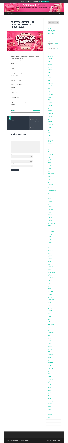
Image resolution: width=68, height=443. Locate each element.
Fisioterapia (50, 200)
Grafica (49, 222)
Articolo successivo (35, 127)
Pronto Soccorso (51, 330)
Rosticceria (50, 348)
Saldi (49, 351)
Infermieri (49, 236)
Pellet (49, 305)
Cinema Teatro (50, 130)
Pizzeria (49, 318)
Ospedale (49, 288)
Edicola (49, 168)
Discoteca (50, 160)
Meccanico (50, 258)
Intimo (49, 241)
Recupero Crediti (51, 341)
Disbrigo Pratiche (51, 159)
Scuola (49, 360)
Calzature (49, 111)
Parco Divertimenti (51, 299)
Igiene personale (51, 231)
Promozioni (50, 329)
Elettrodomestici (51, 173)
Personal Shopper (51, 308)
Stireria (49, 376)
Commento (13, 139)
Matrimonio (50, 256)
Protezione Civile (51, 332)
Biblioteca (50, 100)
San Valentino (50, 354)
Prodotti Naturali (51, 324)
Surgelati (49, 381)
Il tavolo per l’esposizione (52, 31)
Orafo (49, 283)
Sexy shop (50, 365)
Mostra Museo (50, 266)
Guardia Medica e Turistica (52, 223)
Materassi (50, 255)
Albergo (49, 63)
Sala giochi (50, 349)
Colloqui (49, 133)
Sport (49, 373)
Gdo (49, 211)
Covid (49, 149)
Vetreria (49, 411)
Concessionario (51, 140)
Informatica (50, 237)
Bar (48, 96)
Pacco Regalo (50, 291)
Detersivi (49, 157)
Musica (49, 269)
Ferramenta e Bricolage (52, 190)
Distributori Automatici (52, 163)
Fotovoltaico (50, 204)
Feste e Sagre (50, 193)
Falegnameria (50, 184)
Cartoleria (50, 118)
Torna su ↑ (59, 440)
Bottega (49, 107)
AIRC (49, 61)
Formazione (50, 201)
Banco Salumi (50, 94)
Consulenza (50, 141)
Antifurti (49, 70)
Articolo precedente (35, 126)
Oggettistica (50, 280)
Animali (49, 66)
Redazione (50, 343)
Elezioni (49, 176)
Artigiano (49, 75)
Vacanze (49, 404)
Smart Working (50, 368)
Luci (49, 247)
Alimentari (50, 64)
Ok (39, 1)
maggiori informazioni (44, 1)
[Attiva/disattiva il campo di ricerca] (59, 13)
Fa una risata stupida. (52, 50)
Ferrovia (49, 192)
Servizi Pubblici (50, 363)
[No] (66, 1)
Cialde (49, 129)
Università (50, 403)
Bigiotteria (50, 102)
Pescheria (50, 310)
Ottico (49, 289)
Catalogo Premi (50, 124)
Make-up (49, 253)
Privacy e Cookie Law (11, 434)
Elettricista (50, 171)
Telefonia (49, 390)
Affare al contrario (51, 33)
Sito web (12, 163)
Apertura (49, 72)
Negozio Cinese (51, 274)
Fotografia (50, 203)
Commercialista (51, 137)
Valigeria (49, 406)
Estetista (49, 182)
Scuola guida (50, 362)
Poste (49, 321)
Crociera (49, 151)
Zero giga (56, 48)
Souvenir (49, 370)
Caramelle (50, 116)
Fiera (49, 195)
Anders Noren (53, 440)
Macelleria (50, 248)
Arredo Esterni (50, 74)
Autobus (49, 80)
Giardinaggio (50, 214)
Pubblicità (10, 13)
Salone (49, 352)
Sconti (49, 359)
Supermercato (50, 379)
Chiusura (49, 127)
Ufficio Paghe (50, 401)
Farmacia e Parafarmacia (52, 185)
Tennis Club (50, 393)
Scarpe (49, 357)
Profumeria (50, 326)
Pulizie (49, 337)
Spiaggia (49, 371)
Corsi (49, 146)
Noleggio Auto (50, 277)
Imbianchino (50, 233)
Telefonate (50, 389)
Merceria (49, 263)
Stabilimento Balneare (52, 374)
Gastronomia (50, 209)
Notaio (49, 278)
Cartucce (49, 119)
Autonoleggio (50, 85)
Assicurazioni (50, 78)
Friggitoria (50, 206)
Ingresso (49, 239)
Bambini (33, 119)
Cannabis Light (50, 113)
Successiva (36, 110)
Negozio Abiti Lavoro (51, 272)
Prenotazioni (50, 322)
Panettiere (50, 294)
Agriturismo (50, 59)
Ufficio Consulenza (51, 400)
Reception (50, 338)
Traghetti (49, 395)
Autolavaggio (50, 83)
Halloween (50, 226)
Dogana (49, 165)
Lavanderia (50, 242)
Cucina (49, 152)
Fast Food (50, 187)
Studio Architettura (51, 378)
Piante (49, 313)
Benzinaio (50, 99)
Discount (49, 162)
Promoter (49, 327)
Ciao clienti (50, 28)
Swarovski (50, 384)
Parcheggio (50, 297)
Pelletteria (50, 307)
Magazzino (50, 252)
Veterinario (50, 409)
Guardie (49, 225)
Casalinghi (50, 121)
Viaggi (49, 412)
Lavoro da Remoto (51, 244)
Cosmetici (50, 148)
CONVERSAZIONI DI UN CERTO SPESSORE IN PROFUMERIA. (22, 24)
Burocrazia (50, 108)
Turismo (49, 398)
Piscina (49, 316)
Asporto (49, 77)
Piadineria (50, 311)
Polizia (49, 319)
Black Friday (50, 105)
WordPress (26, 440)
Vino (49, 417)
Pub (49, 335)
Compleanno (50, 138)
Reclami (49, 340)
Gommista (50, 220)
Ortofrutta (50, 286)
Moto (49, 267)
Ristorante (50, 346)
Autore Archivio (13, 120)
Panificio (49, 296)
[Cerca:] (53, 22)
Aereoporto (50, 58)
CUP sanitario (50, 154)
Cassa (36, 119)
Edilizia (49, 170)
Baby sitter (50, 86)
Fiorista (49, 198)
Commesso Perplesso (34, 4)
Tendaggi (49, 392)
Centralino (50, 126)
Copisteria (50, 143)
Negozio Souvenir (51, 275)
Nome (12, 154)
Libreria (49, 245)
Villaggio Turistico (51, 415)
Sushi (49, 382)
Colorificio (50, 135)
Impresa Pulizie (50, 234)
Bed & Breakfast (51, 97)
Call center (50, 110)
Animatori (50, 67)
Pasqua (49, 302)
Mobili (49, 264)
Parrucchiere (50, 300)
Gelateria (49, 212)
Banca (49, 91)
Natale (49, 270)
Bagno (49, 88)
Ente (49, 179)
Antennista (50, 69)
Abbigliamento (50, 56)
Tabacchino (50, 385)
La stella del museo (51, 30)
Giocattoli (50, 217)
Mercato (49, 261)
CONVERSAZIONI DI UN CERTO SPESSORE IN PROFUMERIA (35, 122)
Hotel (49, 228)
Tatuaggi (49, 387)
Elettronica (50, 174)
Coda (49, 132)
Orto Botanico (50, 285)
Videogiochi (50, 414)
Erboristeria (50, 181)
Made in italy (50, 250)
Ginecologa (50, 215)
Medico (49, 259)
